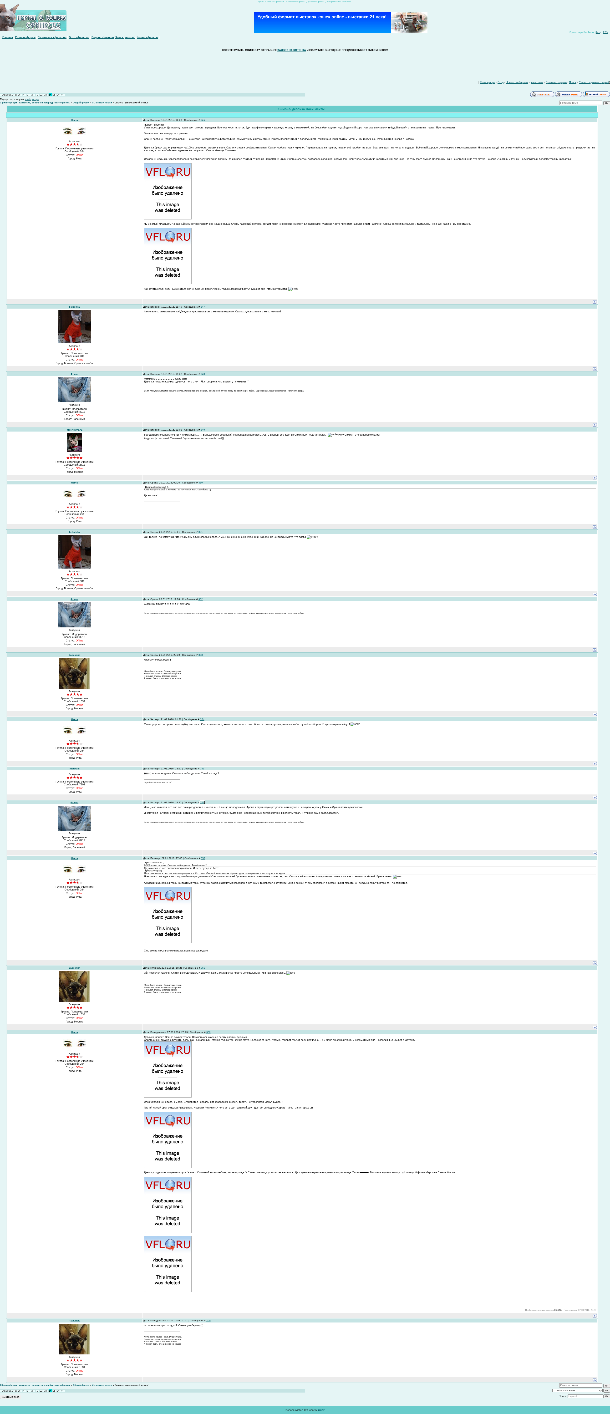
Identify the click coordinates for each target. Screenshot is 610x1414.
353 (200, 655)
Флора (35, 99)
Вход (598, 32)
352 (200, 599)
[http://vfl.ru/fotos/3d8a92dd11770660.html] (168, 1232)
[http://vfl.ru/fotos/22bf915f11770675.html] (168, 1291)
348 (203, 374)
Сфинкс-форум (25, 37)
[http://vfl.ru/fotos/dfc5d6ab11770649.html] (168, 1167)
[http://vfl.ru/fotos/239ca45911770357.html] (168, 1096)
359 (208, 1032)
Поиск (572, 82)
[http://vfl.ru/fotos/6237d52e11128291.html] (168, 283)
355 (202, 768)
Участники (537, 82)
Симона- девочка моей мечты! (131, 103)
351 (200, 532)
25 (54, 95)
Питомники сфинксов (52, 37)
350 (200, 482)
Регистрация (487, 82)
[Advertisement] (305, 65)
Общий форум (81, 103)
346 (203, 120)
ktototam (75, 768)
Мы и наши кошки (102, 103)
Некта (74, 120)
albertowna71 (74, 429)
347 (203, 306)
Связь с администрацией (594, 82)
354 (202, 719)
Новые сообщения (517, 82)
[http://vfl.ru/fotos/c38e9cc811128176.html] (168, 218)
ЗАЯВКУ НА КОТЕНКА (291, 50)
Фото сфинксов (79, 37)
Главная (7, 37)
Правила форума (556, 82)
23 (45, 95)
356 (202, 802)
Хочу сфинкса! (125, 37)
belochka (74, 306)
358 (203, 967)
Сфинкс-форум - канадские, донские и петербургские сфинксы (35, 103)
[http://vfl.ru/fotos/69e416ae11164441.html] (168, 942)
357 (203, 858)
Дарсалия (74, 655)
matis (28, 99)
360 (208, 1320)
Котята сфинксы (147, 37)
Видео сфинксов (103, 37)
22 (41, 95)
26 (58, 95)
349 (203, 429)
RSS (605, 32)
